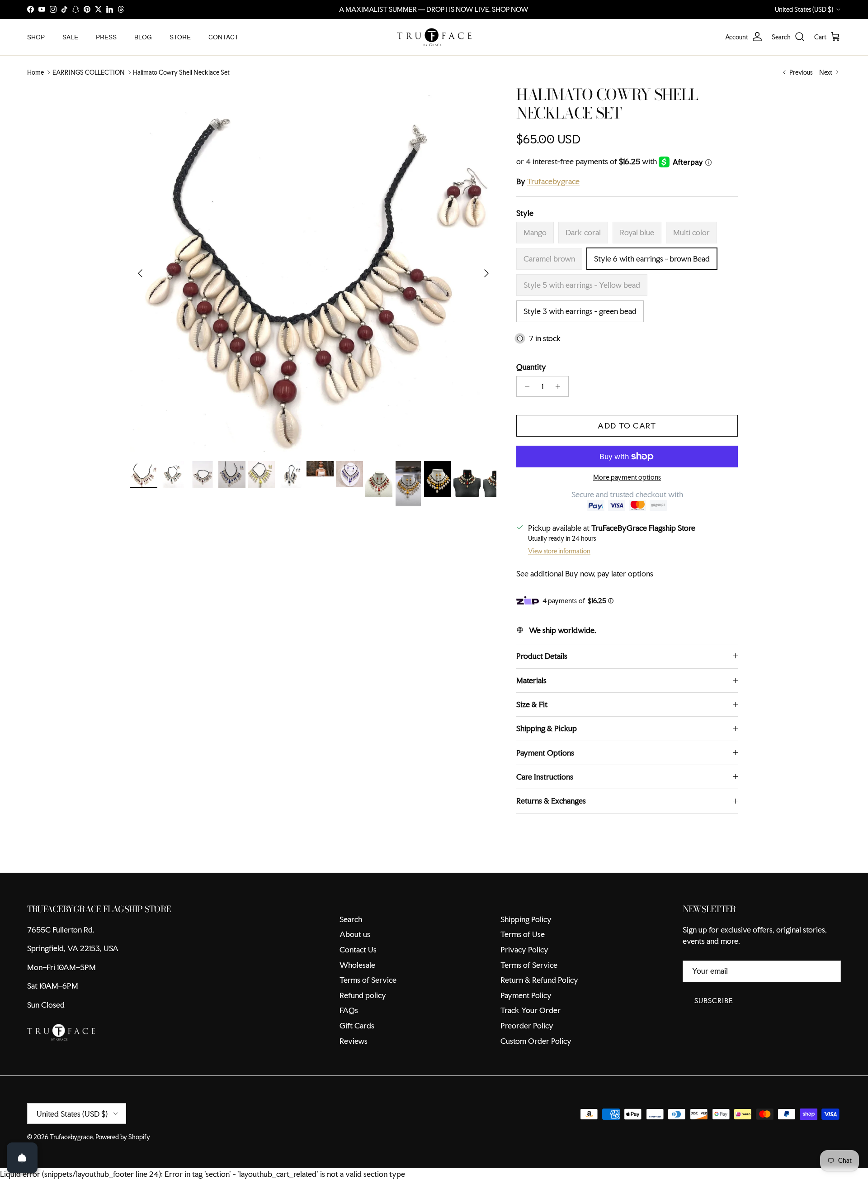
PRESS (106, 36)
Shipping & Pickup (546, 728)
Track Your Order (530, 1010)
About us (355, 934)
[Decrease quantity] (525, 386)
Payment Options (545, 752)
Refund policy (363, 995)
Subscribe (713, 1000)
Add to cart (627, 425)
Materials (531, 680)
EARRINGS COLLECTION (88, 72)
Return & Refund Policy (539, 980)
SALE (70, 36)
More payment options (627, 477)
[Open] (22, 1157)
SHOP (36, 36)
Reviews (354, 1041)
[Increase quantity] (560, 386)
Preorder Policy (526, 1025)
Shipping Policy (526, 919)
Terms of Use (522, 934)
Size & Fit (531, 704)
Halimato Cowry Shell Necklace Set (181, 72)
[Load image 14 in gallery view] (313, 269)
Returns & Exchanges (551, 800)
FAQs (349, 1010)
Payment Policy (526, 995)
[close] (165, 1128)
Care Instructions (544, 776)
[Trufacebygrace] (434, 37)
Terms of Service (368, 980)
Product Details (541, 656)
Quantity (531, 366)
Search (351, 919)
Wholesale (357, 965)
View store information (559, 551)
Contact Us (358, 949)
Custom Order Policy (535, 1041)
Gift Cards (357, 1025)
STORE (180, 36)
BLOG (143, 36)
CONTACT (223, 36)
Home (35, 72)
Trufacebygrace (553, 181)
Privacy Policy (524, 949)
